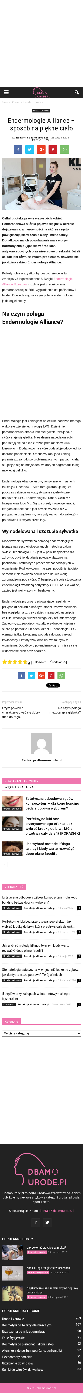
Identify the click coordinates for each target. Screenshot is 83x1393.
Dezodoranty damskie (17, 1357)
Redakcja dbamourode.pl (32, 137)
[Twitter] (47, 1222)
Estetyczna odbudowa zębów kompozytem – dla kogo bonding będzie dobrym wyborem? (52, 803)
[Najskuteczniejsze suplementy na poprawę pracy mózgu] (12, 1293)
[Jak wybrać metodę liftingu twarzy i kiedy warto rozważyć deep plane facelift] (12, 848)
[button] (77, 92)
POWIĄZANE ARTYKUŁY (22, 781)
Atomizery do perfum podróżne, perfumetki (32, 1350)
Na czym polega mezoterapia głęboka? (65, 710)
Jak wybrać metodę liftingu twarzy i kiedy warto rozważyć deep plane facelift (50, 849)
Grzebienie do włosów (17, 1363)
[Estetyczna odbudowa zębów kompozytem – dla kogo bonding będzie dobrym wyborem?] (12, 803)
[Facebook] (35, 1222)
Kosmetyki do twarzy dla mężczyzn (27, 1325)
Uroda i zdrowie (41, 110)
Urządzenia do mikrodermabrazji (24, 1331)
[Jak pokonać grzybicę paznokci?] (12, 1252)
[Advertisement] (41, 43)
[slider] (15, 661)
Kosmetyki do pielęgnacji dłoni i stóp (28, 1344)
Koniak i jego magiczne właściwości (48, 1268)
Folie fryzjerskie (13, 1338)
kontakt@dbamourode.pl (57, 1211)
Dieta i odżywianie (38, 1272)
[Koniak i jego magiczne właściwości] (12, 1273)
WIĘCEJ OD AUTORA (19, 787)
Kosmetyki (8, 1004)
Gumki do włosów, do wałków (22, 1369)
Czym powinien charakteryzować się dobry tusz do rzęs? (21, 712)
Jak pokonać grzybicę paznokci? (46, 1247)
